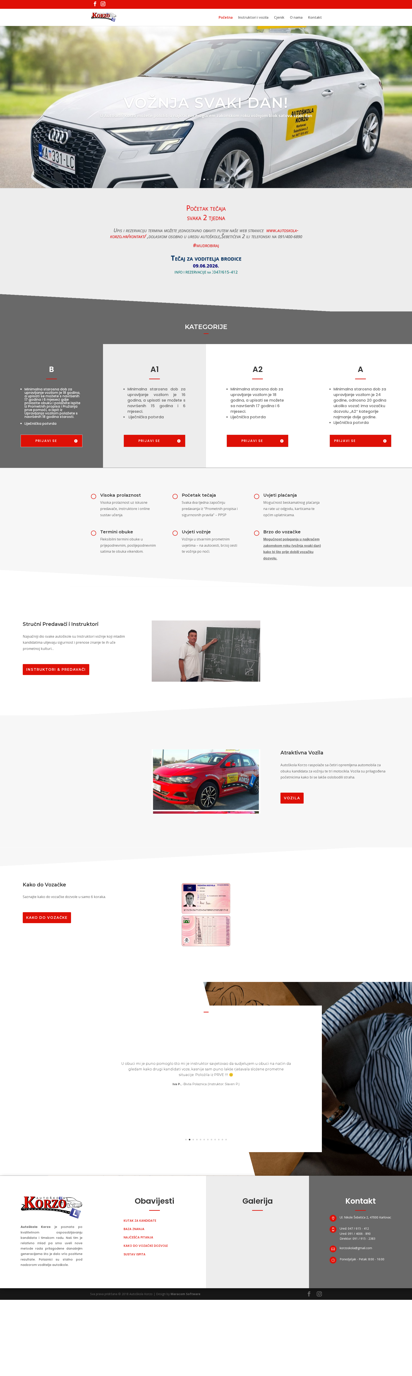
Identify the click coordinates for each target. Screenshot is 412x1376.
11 (222, 1221)
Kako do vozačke (47, 999)
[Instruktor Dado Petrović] (206, 734)
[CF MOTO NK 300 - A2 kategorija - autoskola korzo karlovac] (206, 894)
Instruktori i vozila (253, 18)
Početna (226, 18)
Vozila (292, 852)
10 (219, 1221)
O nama (296, 18)
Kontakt (315, 18)
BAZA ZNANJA (134, 1310)
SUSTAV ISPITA (134, 1336)
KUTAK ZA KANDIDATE (140, 1302)
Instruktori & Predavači (56, 670)
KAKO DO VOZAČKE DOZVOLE (146, 1327)
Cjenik (279, 18)
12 (226, 1221)
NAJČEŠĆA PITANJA (138, 1319)
